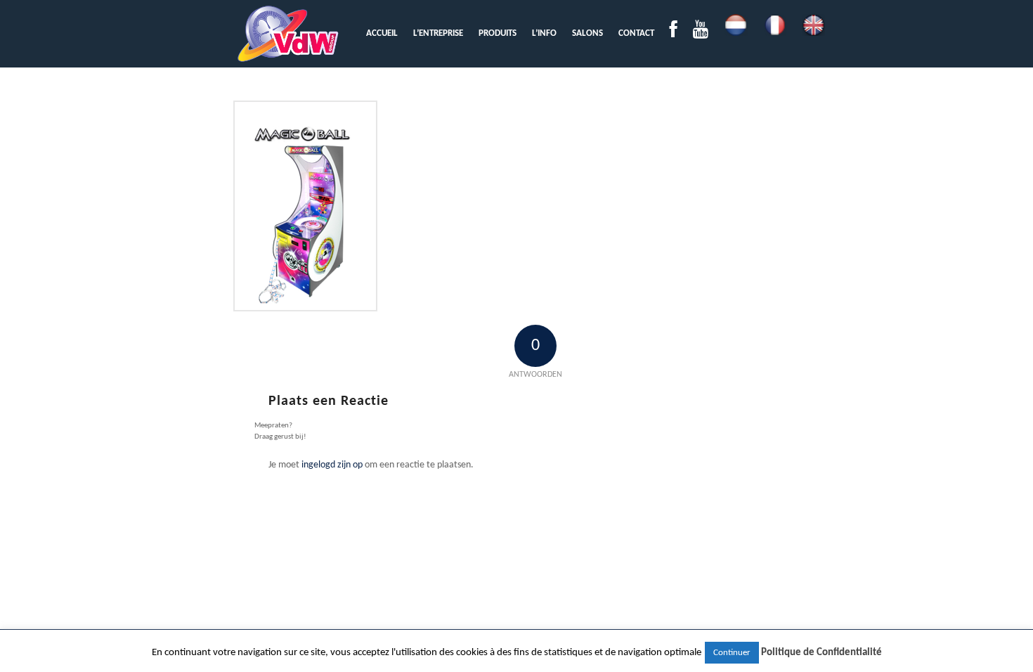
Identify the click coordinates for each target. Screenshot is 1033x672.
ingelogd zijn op (332, 465)
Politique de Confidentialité (821, 652)
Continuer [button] (732, 652)
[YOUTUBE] (700, 33)
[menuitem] (381, 33)
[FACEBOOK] (673, 33)
